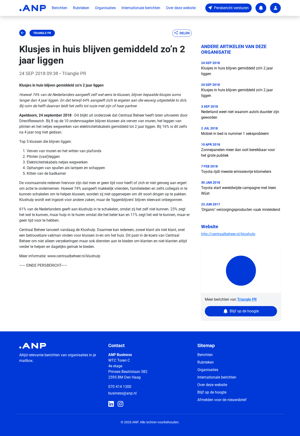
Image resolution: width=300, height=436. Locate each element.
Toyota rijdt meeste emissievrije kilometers (236, 171)
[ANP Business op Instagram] (120, 404)
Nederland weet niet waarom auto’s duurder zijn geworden (240, 115)
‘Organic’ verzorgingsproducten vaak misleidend (240, 209)
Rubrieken (81, 8)
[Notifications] (260, 8)
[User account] (275, 8)
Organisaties (105, 8)
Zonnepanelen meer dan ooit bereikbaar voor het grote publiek (238, 153)
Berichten (59, 8)
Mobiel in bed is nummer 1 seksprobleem (235, 133)
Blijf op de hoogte (211, 392)
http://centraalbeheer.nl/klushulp (228, 234)
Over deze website (181, 8)
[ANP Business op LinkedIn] (111, 404)
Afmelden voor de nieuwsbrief (222, 400)
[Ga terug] (22, 33)
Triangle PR (42, 33)
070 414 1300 (119, 386)
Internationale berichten (140, 8)
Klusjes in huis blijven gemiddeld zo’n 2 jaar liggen (237, 71)
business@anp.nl (122, 393)
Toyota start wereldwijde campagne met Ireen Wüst (238, 191)
